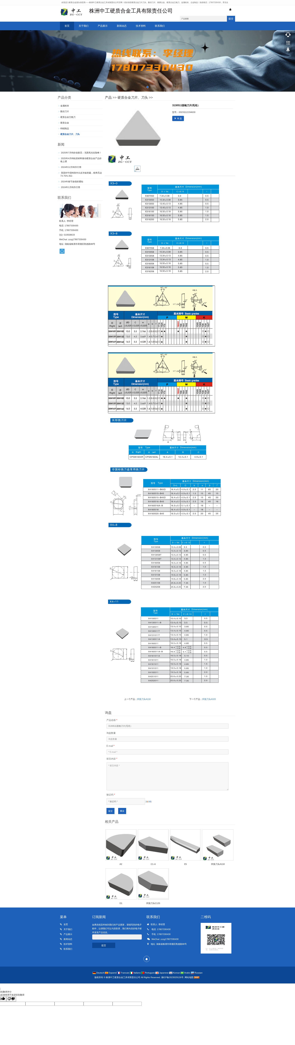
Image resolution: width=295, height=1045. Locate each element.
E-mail (110, 746)
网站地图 (189, 977)
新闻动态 (122, 26)
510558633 (69, 235)
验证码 (110, 794)
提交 (230, 18)
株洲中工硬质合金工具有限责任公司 (123, 977)
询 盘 (179, 118)
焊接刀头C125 (153, 903)
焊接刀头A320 (209, 699)
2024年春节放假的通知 (71, 181)
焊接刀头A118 (144, 699)
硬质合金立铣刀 (67, 117)
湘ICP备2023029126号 (172, 977)
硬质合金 (64, 123)
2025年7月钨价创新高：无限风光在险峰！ (81, 152)
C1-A (153, 864)
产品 (108, 97)
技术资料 (141, 26)
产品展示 (103, 26)
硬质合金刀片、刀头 (133, 97)
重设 (122, 811)
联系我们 (160, 26)
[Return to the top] (288, 51)
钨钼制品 (64, 128)
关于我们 (83, 26)
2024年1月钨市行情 (70, 187)
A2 (121, 864)
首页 (67, 26)
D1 (121, 903)
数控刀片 (64, 111)
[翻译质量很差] (11, 999)
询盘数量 (111, 733)
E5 (185, 864)
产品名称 (111, 720)
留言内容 (111, 758)
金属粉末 (64, 105)
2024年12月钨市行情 (70, 167)
